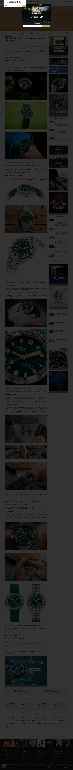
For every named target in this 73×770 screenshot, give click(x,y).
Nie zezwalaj (19, 5)
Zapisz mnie (45, 25)
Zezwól (23, 5)
